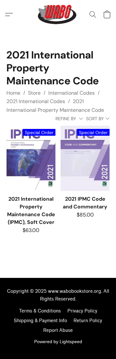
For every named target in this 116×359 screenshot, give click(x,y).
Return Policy (87, 320)
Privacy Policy (82, 311)
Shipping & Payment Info (40, 320)
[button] (58, 14)
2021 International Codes (35, 101)
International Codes (71, 93)
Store (34, 93)
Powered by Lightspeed (58, 341)
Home (13, 93)
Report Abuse (58, 330)
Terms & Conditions (40, 311)
